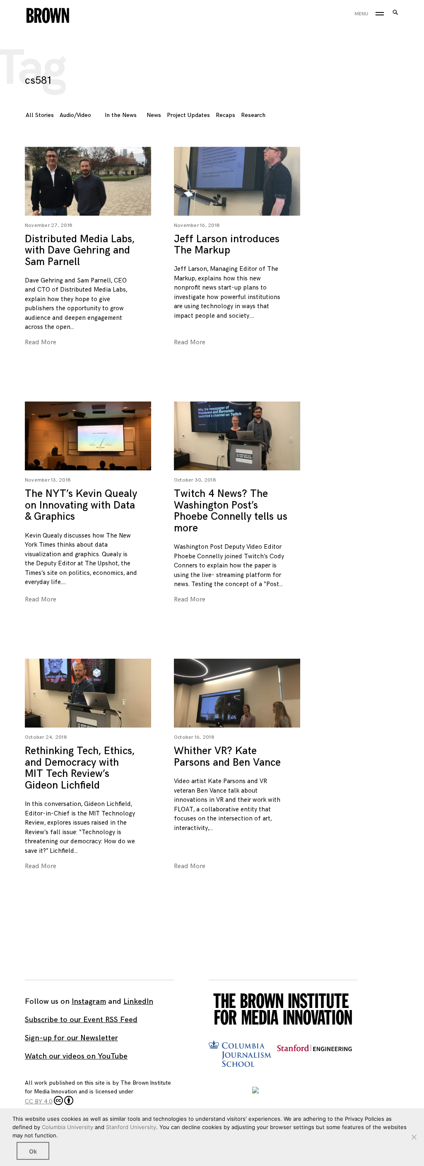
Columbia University (67, 1127)
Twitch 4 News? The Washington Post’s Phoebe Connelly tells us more (230, 511)
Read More (16, 180)
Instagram (89, 1001)
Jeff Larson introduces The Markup (226, 245)
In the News (121, 115)
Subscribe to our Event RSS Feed (81, 1019)
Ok (33, 1151)
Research (253, 115)
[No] (414, 1137)
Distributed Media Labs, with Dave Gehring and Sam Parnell (80, 250)
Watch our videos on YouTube (76, 1056)
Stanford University (131, 1127)
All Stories (40, 115)
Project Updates (188, 115)
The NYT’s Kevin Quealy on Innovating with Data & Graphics (81, 505)
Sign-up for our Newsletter (71, 1038)
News (154, 115)
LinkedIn (138, 1001)
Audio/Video (75, 115)
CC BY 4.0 (39, 1101)
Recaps (225, 115)
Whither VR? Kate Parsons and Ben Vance (227, 757)
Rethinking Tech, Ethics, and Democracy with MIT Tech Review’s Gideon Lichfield (80, 768)
